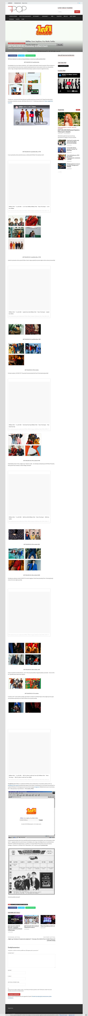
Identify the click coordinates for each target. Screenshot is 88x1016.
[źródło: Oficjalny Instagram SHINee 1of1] (16, 78)
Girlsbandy (45, 16)
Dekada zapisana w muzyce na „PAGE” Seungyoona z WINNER (73, 165)
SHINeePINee (25, 904)
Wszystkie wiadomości (25, 16)
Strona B (11, 19)
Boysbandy (36, 16)
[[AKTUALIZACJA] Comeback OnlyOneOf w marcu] (31, 924)
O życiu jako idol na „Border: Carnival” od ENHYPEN (72, 149)
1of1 (12, 904)
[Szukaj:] (69, 11)
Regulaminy (10, 1008)
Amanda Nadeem (67, 133)
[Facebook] (78, 3)
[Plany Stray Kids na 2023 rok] (48, 924)
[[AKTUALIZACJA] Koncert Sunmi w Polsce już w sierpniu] (69, 119)
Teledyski (59, 16)
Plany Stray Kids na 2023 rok (48, 926)
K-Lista (17, 19)
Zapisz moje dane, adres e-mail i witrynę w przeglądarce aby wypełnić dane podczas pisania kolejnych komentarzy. (30, 990)
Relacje (66, 16)
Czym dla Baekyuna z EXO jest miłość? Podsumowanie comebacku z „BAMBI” (73, 157)
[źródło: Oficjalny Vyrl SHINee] (33, 89)
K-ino (23, 19)
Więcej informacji (63, 1015)
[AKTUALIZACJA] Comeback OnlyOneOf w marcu (31, 926)
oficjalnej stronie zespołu (13, 785)
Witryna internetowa (13, 982)
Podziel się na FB (13, 55)
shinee (20, 904)
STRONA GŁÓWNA (13, 16)
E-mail (10, 976)
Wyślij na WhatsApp (31, 55)
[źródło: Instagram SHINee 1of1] (16, 648)
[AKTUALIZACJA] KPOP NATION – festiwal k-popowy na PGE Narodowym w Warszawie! (15, 928)
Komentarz (11, 953)
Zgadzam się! (72, 1015)
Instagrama (36, 787)
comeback (16, 904)
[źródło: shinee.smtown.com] (33, 78)
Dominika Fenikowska (18, 48)
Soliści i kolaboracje (62, 127)
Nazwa (10, 970)
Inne (52, 16)
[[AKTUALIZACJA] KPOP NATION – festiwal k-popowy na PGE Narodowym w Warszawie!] (15, 924)
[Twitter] (79, 3)
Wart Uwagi (73, 16)
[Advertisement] (62, 101)
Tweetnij (22, 55)
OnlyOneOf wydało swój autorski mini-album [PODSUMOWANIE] (73, 142)
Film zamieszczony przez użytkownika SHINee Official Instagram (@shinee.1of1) (25, 634)
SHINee (14, 43)
